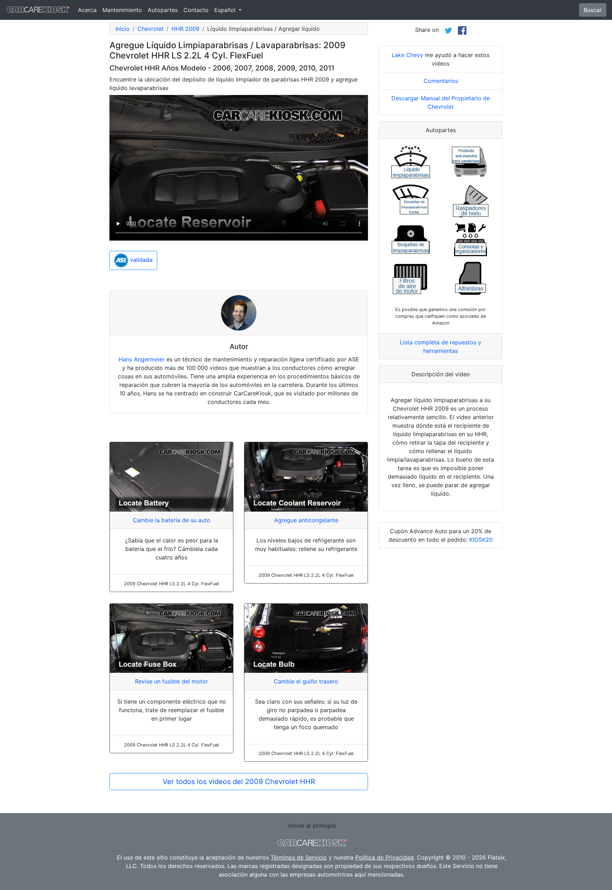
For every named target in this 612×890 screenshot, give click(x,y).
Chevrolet (150, 28)
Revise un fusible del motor (171, 681)
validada (140, 260)
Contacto (196, 9)
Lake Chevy (407, 54)
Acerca (87, 9)
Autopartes (163, 9)
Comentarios (441, 80)
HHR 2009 (185, 28)
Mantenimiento (122, 9)
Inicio (122, 28)
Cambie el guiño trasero (306, 681)
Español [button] (225, 9)
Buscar (593, 9)
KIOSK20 (481, 539)
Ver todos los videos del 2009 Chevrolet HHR (239, 781)
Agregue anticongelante (306, 520)
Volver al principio (312, 825)
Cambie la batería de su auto (171, 520)
